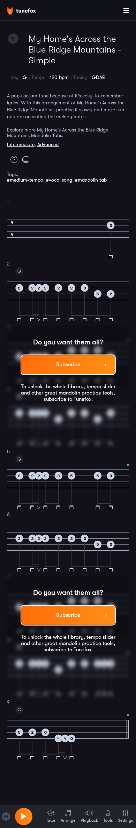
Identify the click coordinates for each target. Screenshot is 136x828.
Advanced (48, 144)
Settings (125, 820)
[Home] (28, 11)
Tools (108, 820)
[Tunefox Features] (12, 159)
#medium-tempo (25, 180)
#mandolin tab (91, 180)
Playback (89, 820)
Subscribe (68, 364)
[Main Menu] (126, 10)
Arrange (68, 820)
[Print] (27, 159)
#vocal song (59, 180)
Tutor (50, 820)
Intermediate (21, 144)
